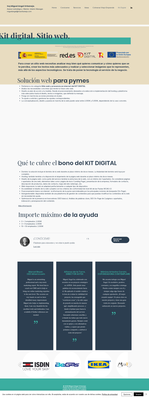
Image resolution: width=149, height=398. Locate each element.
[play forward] (130, 364)
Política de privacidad (110, 394)
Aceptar (138, 394)
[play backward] (20, 364)
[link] (57, 238)
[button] (120, 240)
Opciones (126, 394)
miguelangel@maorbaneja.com (19, 11)
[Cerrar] (146, 394)
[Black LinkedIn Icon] (131, 8)
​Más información (25, 206)
